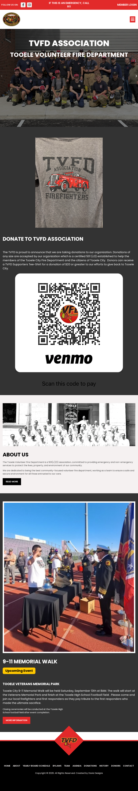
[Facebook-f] (23, 4)
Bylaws (57, 765)
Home (7, 765)
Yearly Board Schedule (36, 765)
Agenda (77, 765)
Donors (115, 765)
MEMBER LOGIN (127, 5)
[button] (132, 19)
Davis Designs (95, 773)
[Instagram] (29, 4)
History (103, 765)
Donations (90, 765)
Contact (128, 765)
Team (67, 765)
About (16, 765)
